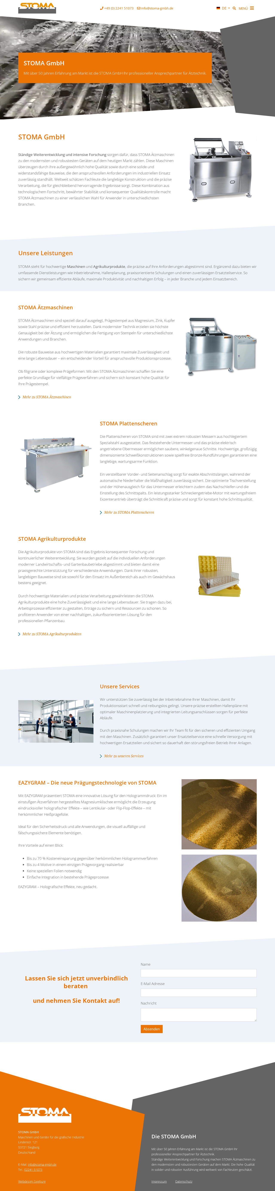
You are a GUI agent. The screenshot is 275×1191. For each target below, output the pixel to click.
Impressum (159, 1181)
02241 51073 (33, 1170)
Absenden (152, 1029)
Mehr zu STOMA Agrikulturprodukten (52, 633)
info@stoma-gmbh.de (42, 1164)
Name (145, 964)
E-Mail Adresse (153, 983)
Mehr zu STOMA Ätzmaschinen (47, 396)
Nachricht (149, 1003)
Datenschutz (183, 1181)
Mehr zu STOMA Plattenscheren (129, 512)
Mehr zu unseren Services (124, 755)
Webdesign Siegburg (32, 1181)
